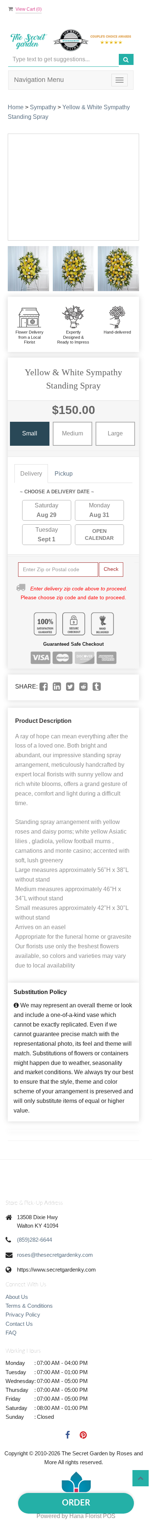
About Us (17, 1297)
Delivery (31, 473)
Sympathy (43, 107)
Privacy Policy (23, 1314)
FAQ (11, 1332)
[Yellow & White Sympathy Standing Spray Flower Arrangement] (28, 269)
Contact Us (19, 1324)
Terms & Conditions (29, 1306)
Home (16, 107)
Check (111, 569)
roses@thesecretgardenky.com (55, 1255)
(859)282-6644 (34, 1240)
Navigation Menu (39, 79)
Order (76, 1503)
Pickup (64, 473)
